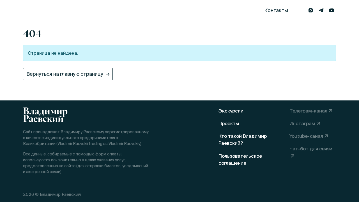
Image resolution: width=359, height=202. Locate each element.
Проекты (117, 10)
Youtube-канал (306, 136)
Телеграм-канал (308, 110)
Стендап (77, 10)
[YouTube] (331, 10)
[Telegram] (321, 10)
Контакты (276, 10)
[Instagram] (310, 10)
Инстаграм (302, 123)
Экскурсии (36, 10)
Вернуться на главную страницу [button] (64, 74)
